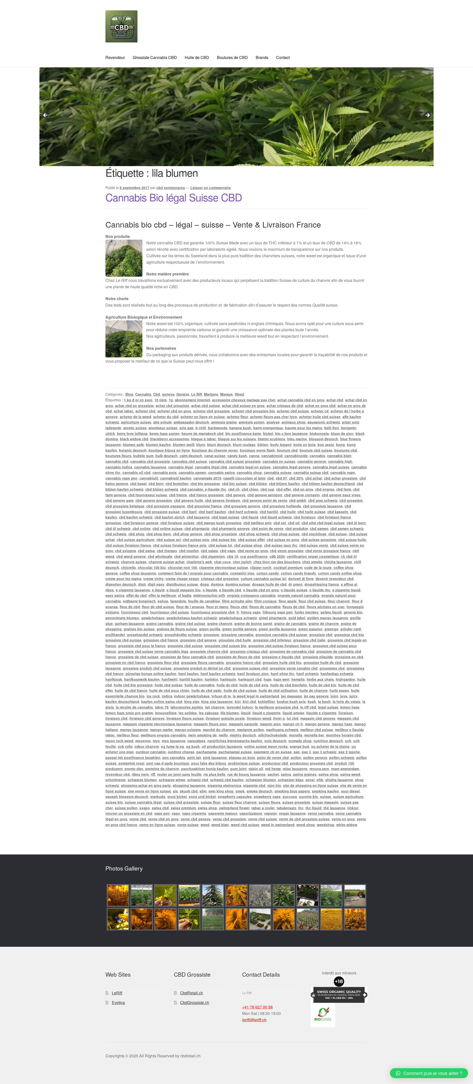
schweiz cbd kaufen (227, 779)
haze (267, 679)
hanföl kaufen (191, 679)
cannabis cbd (116, 461)
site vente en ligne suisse (149, 791)
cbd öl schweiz (118, 528)
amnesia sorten (252, 422)
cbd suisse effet (251, 539)
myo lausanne (174, 740)
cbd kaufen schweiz (135, 517)
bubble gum (143, 455)
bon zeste (326, 444)
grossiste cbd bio (349, 634)
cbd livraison (305, 517)
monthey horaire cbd (343, 735)
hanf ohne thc (282, 673)
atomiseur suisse (163, 427)
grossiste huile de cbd (322, 662)
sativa (286, 774)
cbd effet (283, 489)
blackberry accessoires (169, 438)
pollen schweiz (341, 757)
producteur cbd (275, 763)
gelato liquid (331, 612)
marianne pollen (250, 729)
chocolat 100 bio (152, 567)
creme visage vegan (182, 578)
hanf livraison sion (253, 673)
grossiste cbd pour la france (142, 645)
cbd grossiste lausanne (323, 505)
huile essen (339, 690)
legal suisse (328, 707)
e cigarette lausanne (133, 589)
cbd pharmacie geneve (230, 528)
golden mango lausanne (327, 617)
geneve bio (353, 612)
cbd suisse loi (220, 545)
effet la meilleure (162, 595)
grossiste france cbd (243, 662)
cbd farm (343, 489)
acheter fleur (237, 416)
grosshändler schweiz (183, 634)
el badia (184, 595)
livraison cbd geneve (147, 718)
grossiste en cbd (349, 656)
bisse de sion (342, 433)
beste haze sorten (165, 433)
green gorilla (209, 628)
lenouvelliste (166, 712)
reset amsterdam (345, 768)
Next (427, 115)
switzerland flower (234, 807)
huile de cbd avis (253, 684)
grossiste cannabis (237, 634)
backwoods (217, 427)
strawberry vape (267, 796)
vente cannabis (321, 813)
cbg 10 (232, 556)
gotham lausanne (129, 623)
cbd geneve (235, 494)
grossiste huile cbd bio (282, 662)
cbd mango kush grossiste (218, 522)
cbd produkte (296, 528)
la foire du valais (346, 701)
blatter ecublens (271, 438)
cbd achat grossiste (340, 478)
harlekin (211, 679)
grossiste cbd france (160, 640)
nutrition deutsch (328, 740)
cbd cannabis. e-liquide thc (203, 489)
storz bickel (177, 796)
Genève (182, 394)
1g (171, 399)
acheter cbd (145, 410)
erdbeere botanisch (139, 601)
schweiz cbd (197, 779)
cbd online (142, 528)
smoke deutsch (259, 791)
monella (295, 735)
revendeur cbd (117, 774)
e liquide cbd (230, 589)
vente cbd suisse (262, 818)
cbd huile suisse (311, 511)
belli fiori (331, 427)
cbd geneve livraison (222, 500)
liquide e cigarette (321, 712)
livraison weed (259, 718)
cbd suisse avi (168, 539)
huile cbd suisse (169, 684)
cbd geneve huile (188, 500)
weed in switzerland (277, 824)
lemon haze (349, 707)
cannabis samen (192, 472)
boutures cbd (345, 450)
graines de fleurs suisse (177, 628)
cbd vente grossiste (287, 550)
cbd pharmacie (197, 528)
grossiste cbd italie (309, 640)
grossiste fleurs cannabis (202, 662)
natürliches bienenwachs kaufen (234, 740)
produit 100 (344, 763)
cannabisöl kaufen (175, 478)
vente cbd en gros (163, 818)
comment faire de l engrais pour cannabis (193, 573)
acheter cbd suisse (293, 410)
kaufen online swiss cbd (161, 701)
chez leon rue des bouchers (276, 561)
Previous (45, 115)
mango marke (161, 729)
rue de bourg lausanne (246, 774)
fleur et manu (217, 606)
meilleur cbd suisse (316, 729)
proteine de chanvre (162, 768)
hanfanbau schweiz (337, 673)
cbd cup (267, 489)
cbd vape (228, 550)
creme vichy (153, 578)
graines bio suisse (139, 628)
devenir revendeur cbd (335, 578)
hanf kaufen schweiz (218, 673)
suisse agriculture (348, 796)
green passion (310, 628)
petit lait (194, 757)
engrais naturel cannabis (299, 595)
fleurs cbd (238, 606)
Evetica (118, 1002)
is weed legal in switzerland (256, 696)
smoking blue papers (292, 791)
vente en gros (343, 818)
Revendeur (115, 57)
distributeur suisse (182, 584)
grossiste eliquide (318, 656)
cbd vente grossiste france (328, 550)
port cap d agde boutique (167, 763)
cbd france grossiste (206, 494)
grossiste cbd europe (123, 640)
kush (312, 701)
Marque (226, 394)
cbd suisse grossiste (318, 539)
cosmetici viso (242, 573)
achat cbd (334, 399)
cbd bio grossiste (205, 483)
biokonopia (319, 433)
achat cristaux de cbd (285, 405)
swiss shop (207, 807)
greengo (331, 628)
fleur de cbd (130, 606)
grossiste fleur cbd (163, 662)
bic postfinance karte (243, 433)
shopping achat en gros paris (146, 785)
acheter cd (320, 410)
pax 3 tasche (349, 751)
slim (203, 791)
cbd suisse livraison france (128, 545)
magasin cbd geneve (317, 718)
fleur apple (288, 601)
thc (301, 807)
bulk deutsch (166, 455)
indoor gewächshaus (192, 696)
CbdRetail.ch (191, 993)
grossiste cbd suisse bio (225, 645)
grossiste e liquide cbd (281, 656)
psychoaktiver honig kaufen (204, 768)
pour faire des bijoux (208, 763)
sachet (273, 774)
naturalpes (196, 740)
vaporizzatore (250, 813)
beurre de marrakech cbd (202, 433)
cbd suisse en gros (283, 539)
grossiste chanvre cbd (209, 651)
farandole (178, 601)
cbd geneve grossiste (153, 500)
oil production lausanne (222, 746)
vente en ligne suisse (157, 824)
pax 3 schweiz (325, 751)
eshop (163, 601)
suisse (325, 796)
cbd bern (156, 483)
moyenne (143, 740)
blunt (200, 444)
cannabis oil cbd (136, 472)
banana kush (240, 427)
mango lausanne (134, 729)
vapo (176, 813)
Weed (239, 394)
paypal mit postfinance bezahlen (132, 757)
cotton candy (267, 573)
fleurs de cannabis (265, 606)
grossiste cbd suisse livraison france (279, 645)
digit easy (156, 584)
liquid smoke (293, 712)
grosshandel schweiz (145, 634)
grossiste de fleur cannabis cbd (187, 656)
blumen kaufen (158, 444)
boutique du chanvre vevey (215, 450)
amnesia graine (224, 422)
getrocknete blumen (122, 617)
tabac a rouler (263, 807)
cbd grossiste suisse (162, 511)
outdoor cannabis (151, 751)
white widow (346, 824)
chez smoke (312, 561)
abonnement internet (192, 399)
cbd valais (209, 550)
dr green (295, 584)
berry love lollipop (132, 433)
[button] (429, 1073)
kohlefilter (266, 701)
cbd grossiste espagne (165, 505)
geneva (168, 394)
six (175, 791)
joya (343, 696)
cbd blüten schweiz (161, 489)
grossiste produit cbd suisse (147, 668)
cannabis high (340, 461)
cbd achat (313, 478)
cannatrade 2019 (207, 478)
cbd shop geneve (187, 533)
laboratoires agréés (186, 707)
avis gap (186, 427)
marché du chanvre (219, 729)
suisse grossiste (296, 802)
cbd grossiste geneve (242, 505)
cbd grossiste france (204, 505)
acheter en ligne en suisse (203, 416)
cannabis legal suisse (331, 467)
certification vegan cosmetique (313, 556)
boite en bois (304, 444)
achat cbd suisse (205, 405)
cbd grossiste (351, 500)
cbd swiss (146, 550)
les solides (188, 712)
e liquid (158, 589)
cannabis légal (180, 467)
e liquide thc (319, 589)
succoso (290, 796)
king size (191, 701)
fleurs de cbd (294, 606)
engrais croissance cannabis (251, 595)
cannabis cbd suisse (189, 461)
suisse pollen (126, 807)
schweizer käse (291, 779)
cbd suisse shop (248, 545)
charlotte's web (199, 561)
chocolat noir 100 (182, 567)
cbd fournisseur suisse (147, 494)
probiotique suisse (244, 763)
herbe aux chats (320, 679)
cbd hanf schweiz (243, 511)
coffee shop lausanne (138, 573)
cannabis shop (249, 472)
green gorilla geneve (239, 628)
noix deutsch (275, 740)
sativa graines (305, 774)
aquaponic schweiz (323, 422)
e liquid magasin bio (184, 589)
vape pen (162, 813)
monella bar (314, 735)
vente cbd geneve (196, 818)
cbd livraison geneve (140, 522)
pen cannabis (173, 757)
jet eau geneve (316, 696)
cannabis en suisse (279, 461)
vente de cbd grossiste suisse (304, 818)
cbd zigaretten (213, 556)
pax (297, 751)
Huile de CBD (197, 57)
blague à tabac (203, 438)
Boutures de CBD (232, 57)
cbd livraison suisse (177, 522)
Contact (283, 57)
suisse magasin (325, 802)
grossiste (211, 634)
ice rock (153, 696)
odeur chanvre (147, 746)
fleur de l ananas (190, 606)
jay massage (291, 696)
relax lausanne (295, 768)
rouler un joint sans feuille (179, 774)
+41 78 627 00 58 (257, 1007)
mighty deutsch (243, 735)
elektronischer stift (209, 595)
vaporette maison (222, 813)
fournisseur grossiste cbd (213, 612)
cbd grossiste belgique (124, 505)
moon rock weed (119, 740)
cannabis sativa (221, 472)
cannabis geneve (311, 461)
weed (205, 824)
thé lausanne (334, 807)
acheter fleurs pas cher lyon (273, 416)
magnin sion (270, 723)
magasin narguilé (243, 723)
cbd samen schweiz (346, 528)
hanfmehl (169, 679)
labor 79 (162, 707)
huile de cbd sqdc (206, 690)
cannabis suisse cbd (310, 472)
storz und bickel (202, 796)
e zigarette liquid (346, 589)
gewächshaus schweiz (238, 617)
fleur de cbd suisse (158, 606)
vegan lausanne (292, 813)
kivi (238, 701)
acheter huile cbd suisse (319, 416)
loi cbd (292, 718)
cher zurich (242, 561)
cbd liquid (249, 517)
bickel (268, 433)
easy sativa (114, 595)
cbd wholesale (160, 556)
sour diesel (350, 791)
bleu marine (297, 438)
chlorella (128, 567)
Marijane (211, 394)
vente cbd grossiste (229, 818)
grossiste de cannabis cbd (292, 651)
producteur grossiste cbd (311, 763)
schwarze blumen (142, 779)
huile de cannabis (200, 684)
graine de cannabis (290, 623)
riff (153, 774)
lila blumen (229, 712)
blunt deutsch (219, 444)
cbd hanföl (269, 511)
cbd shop (136, 533)
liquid (246, 712)
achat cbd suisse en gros (243, 405)
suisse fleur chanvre (239, 802)
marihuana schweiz (282, 729)
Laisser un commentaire (210, 187)
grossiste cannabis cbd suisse (281, 634)
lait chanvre (215, 707)
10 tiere (160, 399)
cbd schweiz (115, 533)
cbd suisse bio (223, 539)
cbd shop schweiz (254, 533)
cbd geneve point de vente (264, 500)
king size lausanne (217, 701)
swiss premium (183, 807)
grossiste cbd (320, 634)
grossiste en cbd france (125, 662)
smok (240, 791)
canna (254, 455)
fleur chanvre (339, 601)
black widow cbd (134, 438)
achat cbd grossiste (172, 405)
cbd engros (324, 489)
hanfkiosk (113, 679)
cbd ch (234, 489)
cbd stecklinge (314, 533)
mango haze (342, 723)
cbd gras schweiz (323, 500)
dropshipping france (321, 584)
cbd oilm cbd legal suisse (323, 522)
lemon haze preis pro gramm (129, 712)
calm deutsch (191, 455)
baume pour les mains (303, 427)
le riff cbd (308, 707)
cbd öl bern (356, 522)
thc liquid (313, 807)
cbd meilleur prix (257, 522)
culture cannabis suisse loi (263, 578)
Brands (262, 57)
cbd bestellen (177, 483)
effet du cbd (136, 595)
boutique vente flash (257, 450)
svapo (144, 807)
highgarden (345, 679)
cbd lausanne (198, 517)
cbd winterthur (186, 556)
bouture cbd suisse (316, 450)
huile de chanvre (314, 690)
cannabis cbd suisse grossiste (235, 461)
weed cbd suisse (245, 824)
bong (340, 444)
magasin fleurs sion (210, 723)
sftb (320, 779)
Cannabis (143, 394)
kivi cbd (249, 701)
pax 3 (306, 751)
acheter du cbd (166, 416)
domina (217, 584)
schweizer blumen (261, 779)
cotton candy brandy (298, 573)
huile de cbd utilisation (278, 690)
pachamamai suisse (235, 751)
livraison (345, 712)
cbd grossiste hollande (281, 505)
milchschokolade (272, 735)
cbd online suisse (167, 528)
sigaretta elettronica (224, 785)
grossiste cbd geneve (198, 640)
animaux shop (293, 422)
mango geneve (317, 723)
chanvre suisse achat (167, 561)
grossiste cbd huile (235, 640)
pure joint (238, 768)
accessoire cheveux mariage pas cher (243, 399)
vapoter (270, 813)
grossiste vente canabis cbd (294, 668)
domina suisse (237, 584)
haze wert (281, 679)
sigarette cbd (254, 785)
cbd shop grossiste (220, 533)
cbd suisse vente (313, 545)
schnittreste (115, 779)
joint (334, 696)
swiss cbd (160, 807)
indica (167, 696)
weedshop (325, 824)
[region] (236, 116)
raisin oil (256, 768)
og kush (193, 746)
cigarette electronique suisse (223, 567)
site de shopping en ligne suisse (310, 785)
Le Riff (196, 394)
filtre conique (265, 601)
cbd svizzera (125, 550)
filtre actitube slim (237, 601)
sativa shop (328, 774)
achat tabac (124, 410)
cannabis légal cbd (211, 467)
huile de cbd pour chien (169, 690)
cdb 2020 (277, 556)
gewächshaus (153, 617)
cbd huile (288, 511)
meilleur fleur (128, 735)
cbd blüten (258, 483)
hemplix (298, 679)
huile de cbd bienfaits (288, 684)
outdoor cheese (181, 751)
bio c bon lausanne (291, 433)
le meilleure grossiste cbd (276, 707)
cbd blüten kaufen (284, 483)
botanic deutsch (133, 450)
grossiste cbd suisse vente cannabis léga (153, 651)
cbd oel (279, 522)
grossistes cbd (332, 668)
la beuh (324, 701)
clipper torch (260, 567)
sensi (310, 779)
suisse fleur (210, 802)
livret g (279, 718)
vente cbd (137, 818)
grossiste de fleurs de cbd (238, 656)
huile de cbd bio (322, 684)
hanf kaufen (188, 673)
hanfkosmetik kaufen (142, 679)
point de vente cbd (273, 757)
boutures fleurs (118, 455)
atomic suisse (135, 427)
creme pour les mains (123, 578)
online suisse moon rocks (266, 746)
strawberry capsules (235, 796)
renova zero (319, 768)
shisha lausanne (339, 779)
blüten (262, 444)
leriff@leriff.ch (254, 1020)
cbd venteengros (170, 187)
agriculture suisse (136, 422)
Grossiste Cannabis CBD (155, 57)
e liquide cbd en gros (261, 589)
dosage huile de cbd (269, 584)
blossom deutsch (323, 438)
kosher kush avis (291, 701)
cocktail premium (287, 567)
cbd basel (138, 483)
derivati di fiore (301, 578)
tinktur (352, 807)
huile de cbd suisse (240, 690)
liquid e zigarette (267, 712)
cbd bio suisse (234, 483)
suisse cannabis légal (143, 802)
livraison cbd (116, 718)
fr (237, 612)
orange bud (299, 746)
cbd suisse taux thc (280, 545)
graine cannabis (159, 623)
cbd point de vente (267, 528)
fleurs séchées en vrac (326, 606)
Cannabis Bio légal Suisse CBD (173, 197)
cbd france (178, 494)
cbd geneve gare (119, 500)
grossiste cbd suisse (185, 645)
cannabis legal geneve (292, 467)
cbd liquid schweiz (276, 517)
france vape (251, 612)
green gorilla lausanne (277, 628)
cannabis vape (342, 472)
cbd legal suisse (225, 517)
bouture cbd (287, 450)
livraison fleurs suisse (185, 718)
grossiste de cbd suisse (138, 656)
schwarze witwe (172, 779)
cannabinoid (272, 455)
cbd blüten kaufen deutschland (328, 483)
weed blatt (220, 824)
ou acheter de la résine (330, 746)
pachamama (206, 751)
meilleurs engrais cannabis (163, 735)
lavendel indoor (240, 707)
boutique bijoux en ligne (169, 450)
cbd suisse (337, 533)
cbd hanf (189, 511)
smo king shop (221, 791)
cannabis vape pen (121, 478)
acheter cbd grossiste (211, 410)
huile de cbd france (131, 690)
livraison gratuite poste (225, 718)
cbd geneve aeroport (264, 494)
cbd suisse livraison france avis (179, 545)
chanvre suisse (134, 561)
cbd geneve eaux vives (341, 494)
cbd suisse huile (352, 539)
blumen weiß (183, 444)
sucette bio (308, 796)
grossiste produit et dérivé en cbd (202, 668)
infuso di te (221, 696)
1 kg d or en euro (138, 399)
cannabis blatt (339, 455)
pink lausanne (215, 757)
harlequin (228, 679)
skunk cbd (189, 791)
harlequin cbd (250, 679)
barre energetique (268, 427)
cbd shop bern (158, 533)
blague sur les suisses (237, 438)
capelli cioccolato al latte (244, 478)
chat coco (222, 561)
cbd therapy (167, 550)
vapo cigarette (194, 813)
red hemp (273, 768)
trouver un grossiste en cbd (128, 813)
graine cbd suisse (190, 623)
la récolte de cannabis (134, 707)
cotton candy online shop (340, 573)
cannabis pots (164, 472)
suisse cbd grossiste (181, 802)
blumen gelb (133, 444)
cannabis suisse (277, 472)
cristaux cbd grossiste (220, 578)
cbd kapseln (337, 511)
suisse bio (114, 802)
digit (142, 584)
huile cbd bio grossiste (133, 684)
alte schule (162, 422)
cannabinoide (296, 455)
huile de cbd (227, 684)
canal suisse (214, 455)
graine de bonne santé (253, 623)
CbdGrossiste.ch (194, 1002)
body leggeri (280, 444)
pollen (296, 757)
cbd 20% (296, 478)
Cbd (156, 394)
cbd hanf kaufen (212, 511)
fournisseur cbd (134, 612)
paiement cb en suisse (273, 751)
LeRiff (117, 993)
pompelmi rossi (131, 763)
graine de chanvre (323, 623)
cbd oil (294, 522)
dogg (204, 584)
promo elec (134, 768)
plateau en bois (242, 757)
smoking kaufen (325, 791)
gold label (296, 617)
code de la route (318, 567)
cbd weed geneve (131, 556)
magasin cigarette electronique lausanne (157, 723)
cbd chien (250, 489)
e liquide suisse (294, 589)
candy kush (237, 455)
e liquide (210, 589)
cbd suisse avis (196, 539)
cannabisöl (148, 478)
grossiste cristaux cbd (249, 651)
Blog (129, 394)
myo (156, 740)
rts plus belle (214, 774)
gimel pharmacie (273, 617)
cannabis (317, 455)
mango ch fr (293, 723)
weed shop (305, 824)
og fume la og (172, 746)
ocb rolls (125, 746)
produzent (114, 768)
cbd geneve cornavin (302, 494)
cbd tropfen (189, 550)
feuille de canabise (204, 601)
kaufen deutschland (122, 701)
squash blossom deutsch (126, 796)
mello (223, 735)
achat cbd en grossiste (134, 405)
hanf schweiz (307, 673)
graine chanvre (219, 623)
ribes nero (140, 774)
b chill (201, 427)
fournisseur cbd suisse (169, 612)
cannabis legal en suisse (250, 467)
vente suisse (188, 824)
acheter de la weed (135, 416)
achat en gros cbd (320, 405)
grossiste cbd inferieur (272, 640)
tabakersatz (286, 807)
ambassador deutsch (191, 422)
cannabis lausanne (150, 467)
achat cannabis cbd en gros (300, 399)
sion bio (274, 785)
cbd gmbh (297, 500)
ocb (348, 740)
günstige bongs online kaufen (150, 673)
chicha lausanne (338, 561)
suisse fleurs (269, 802)
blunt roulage (244, 444)
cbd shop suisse (285, 533)
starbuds (157, 796)
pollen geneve (315, 757)
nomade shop (300, 740)
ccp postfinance (254, 556)
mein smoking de (202, 735)
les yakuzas (209, 712)
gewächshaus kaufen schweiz (192, 617)
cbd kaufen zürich (169, 517)
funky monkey (307, 612)
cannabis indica (118, 467)
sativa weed (350, 774)
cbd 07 (281, 478)
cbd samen (319, 528)
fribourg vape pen (278, 612)
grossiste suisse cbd (250, 668)
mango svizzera (188, 729)
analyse (273, 422)
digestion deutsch (120, 584)
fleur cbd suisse (312, 601)
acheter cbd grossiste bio (253, 410)
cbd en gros (303, 489)
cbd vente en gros (252, 550)
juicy (353, 696)
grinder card (350, 628)
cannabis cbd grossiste (150, 461)
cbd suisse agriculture (135, 539)
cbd (270, 478)
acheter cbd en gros (174, 410)
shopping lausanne (189, 785)
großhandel (115, 634)
